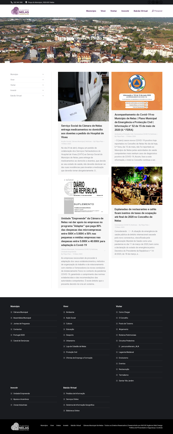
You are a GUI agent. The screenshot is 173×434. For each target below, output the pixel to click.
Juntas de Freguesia (21, 324)
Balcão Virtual (16, 96)
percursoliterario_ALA (130, 346)
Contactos (17, 329)
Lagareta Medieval (126, 352)
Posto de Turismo (126, 324)
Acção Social (66, 141)
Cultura (69, 324)
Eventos (122, 364)
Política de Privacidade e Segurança (142, 428)
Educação (70, 329)
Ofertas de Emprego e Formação (79, 358)
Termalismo (124, 375)
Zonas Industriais (20, 405)
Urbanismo (70, 341)
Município (14, 74)
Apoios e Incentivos (21, 399)
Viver (13, 80)
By (98, 141)
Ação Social (71, 318)
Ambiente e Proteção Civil (124, 134)
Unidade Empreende (68, 252)
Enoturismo (123, 358)
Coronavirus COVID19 (142, 134)
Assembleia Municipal (22, 318)
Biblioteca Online (73, 411)
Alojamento (123, 329)
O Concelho (123, 318)
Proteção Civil (71, 352)
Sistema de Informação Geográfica (80, 405)
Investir (13, 90)
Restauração (124, 369)
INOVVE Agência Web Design (151, 425)
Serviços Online (72, 399)
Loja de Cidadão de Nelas (76, 346)
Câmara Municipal (78, 141)
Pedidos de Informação (75, 394)
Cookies (159, 428)
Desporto (70, 335)
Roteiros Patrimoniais (127, 335)
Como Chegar (124, 312)
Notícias (88, 141)
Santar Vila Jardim (126, 381)
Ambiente (70, 312)
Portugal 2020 (19, 335)
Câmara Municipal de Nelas (93, 425)
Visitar (13, 85)
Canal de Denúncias (21, 341)
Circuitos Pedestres (126, 341)
